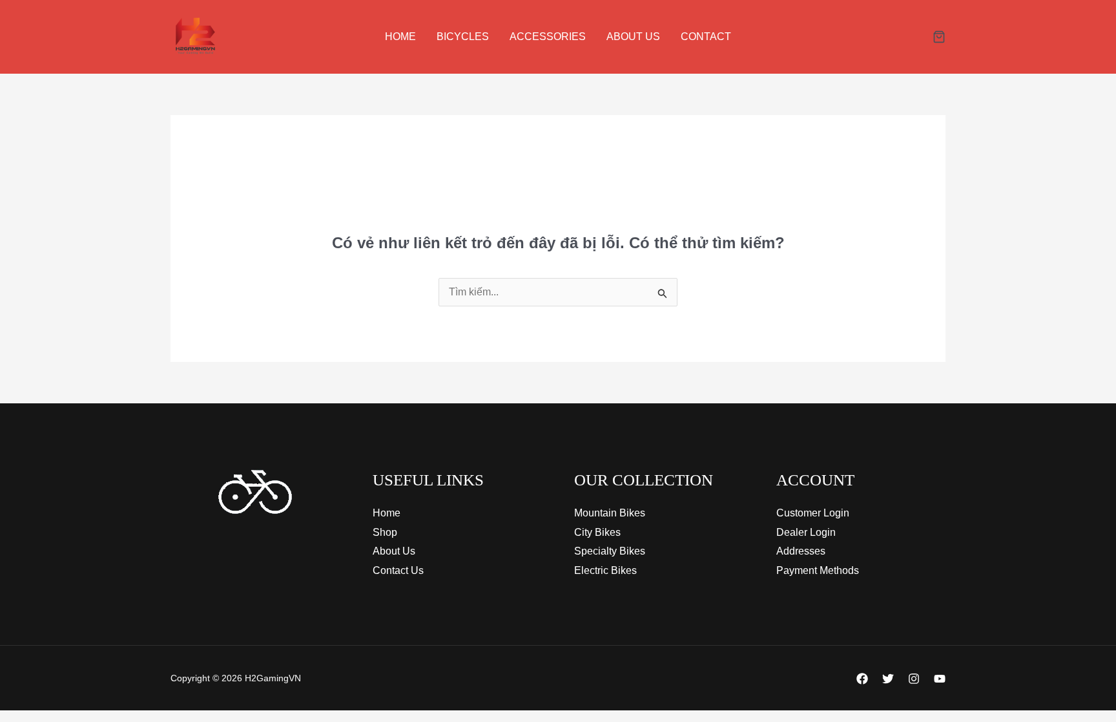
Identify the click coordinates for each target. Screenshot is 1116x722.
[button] (939, 37)
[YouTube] (940, 679)
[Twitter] (888, 679)
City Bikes (597, 532)
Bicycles (463, 36)
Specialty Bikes (609, 551)
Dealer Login (806, 532)
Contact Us (398, 570)
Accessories (548, 36)
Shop (385, 532)
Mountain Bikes (609, 512)
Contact (706, 36)
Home (400, 36)
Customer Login (812, 512)
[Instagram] (914, 679)
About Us (633, 36)
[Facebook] (862, 679)
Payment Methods (817, 570)
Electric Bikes (605, 570)
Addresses (800, 551)
